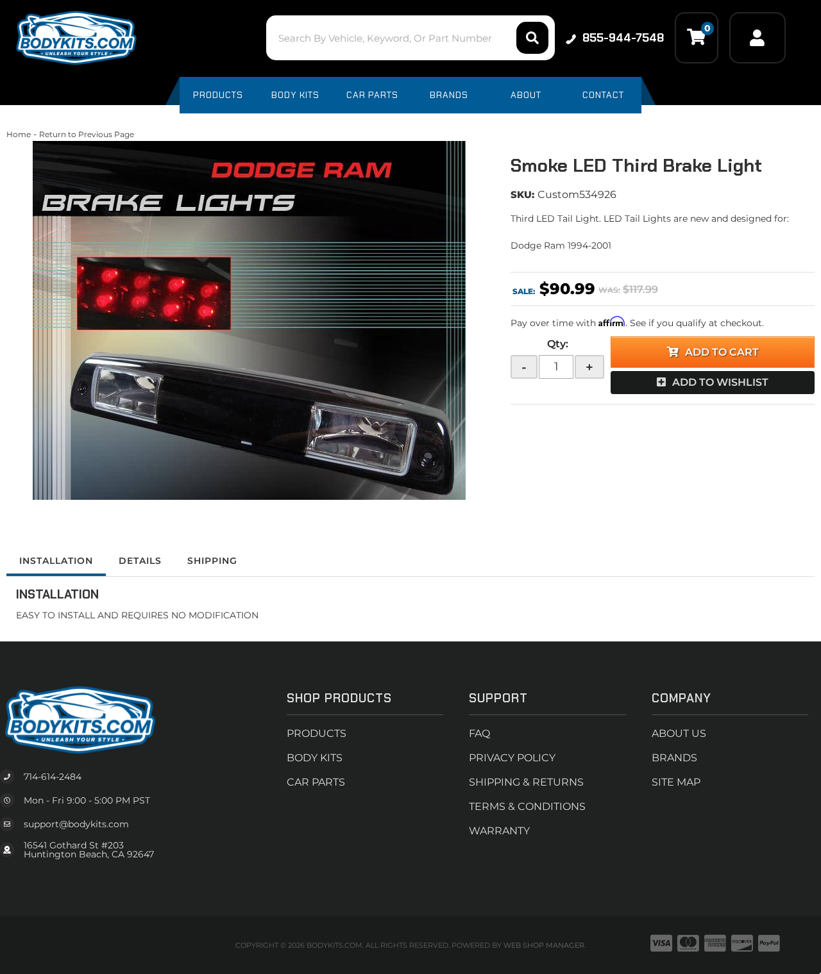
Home (18, 134)
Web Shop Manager (544, 945)
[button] (410, 37)
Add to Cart (722, 352)
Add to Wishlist (720, 382)
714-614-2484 (52, 776)
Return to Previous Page (86, 134)
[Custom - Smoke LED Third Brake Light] (248, 320)
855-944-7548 (623, 37)
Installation (56, 560)
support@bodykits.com (76, 824)
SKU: (522, 194)
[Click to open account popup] (757, 37)
